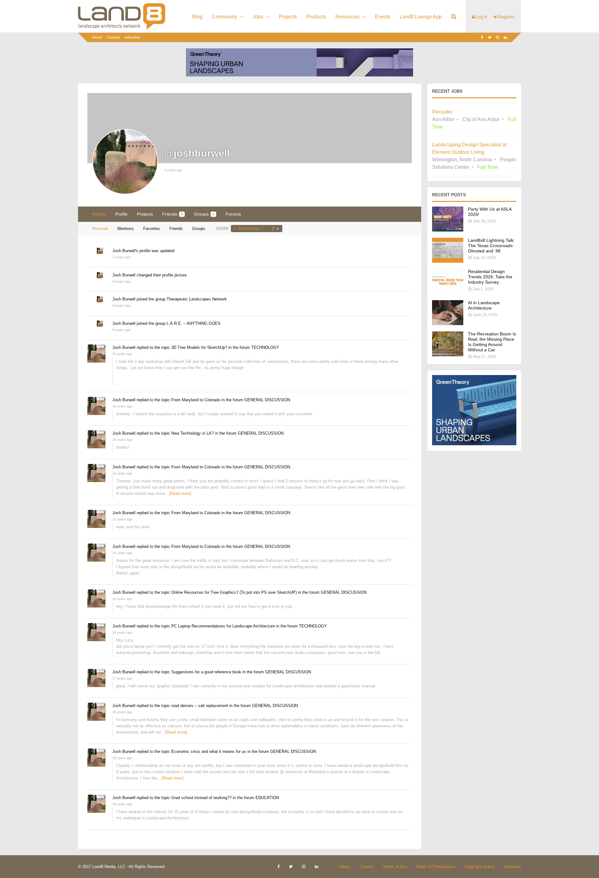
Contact (113, 37)
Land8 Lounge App (421, 16)
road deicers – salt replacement (199, 705)
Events (382, 16)
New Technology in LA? (192, 433)
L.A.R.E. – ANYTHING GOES (194, 323)
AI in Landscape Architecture (484, 305)
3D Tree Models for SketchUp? (199, 347)
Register (506, 16)
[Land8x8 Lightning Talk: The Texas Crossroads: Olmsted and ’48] (447, 261)
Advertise (132, 37)
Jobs (258, 16)
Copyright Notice (479, 866)
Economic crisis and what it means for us (208, 751)
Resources (347, 16)
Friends (172, 214)
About (97, 37)
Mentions (125, 228)
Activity (99, 214)
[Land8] (121, 28)
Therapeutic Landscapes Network (197, 299)
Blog (197, 16)
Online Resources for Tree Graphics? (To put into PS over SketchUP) (234, 592)
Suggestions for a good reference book (206, 672)
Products (316, 16)
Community (224, 16)
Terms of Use (395, 866)
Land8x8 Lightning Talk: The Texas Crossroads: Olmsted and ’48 (491, 245)
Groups (204, 214)
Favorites (151, 228)
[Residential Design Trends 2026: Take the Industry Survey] (447, 292)
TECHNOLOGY (265, 347)
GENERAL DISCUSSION (267, 400)
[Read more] (180, 493)
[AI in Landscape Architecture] (447, 323)
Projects (288, 16)
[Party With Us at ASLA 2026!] (447, 229)
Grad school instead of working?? (201, 797)
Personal (100, 228)
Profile (121, 214)
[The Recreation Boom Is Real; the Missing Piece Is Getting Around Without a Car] (447, 354)
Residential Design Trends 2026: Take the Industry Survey (490, 277)
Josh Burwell (123, 250)
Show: (223, 228)
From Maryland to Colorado (195, 400)
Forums (233, 214)
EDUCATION (267, 797)
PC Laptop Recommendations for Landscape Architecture (223, 626)
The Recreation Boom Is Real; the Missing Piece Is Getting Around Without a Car (492, 341)
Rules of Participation (435, 866)
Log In (481, 16)
